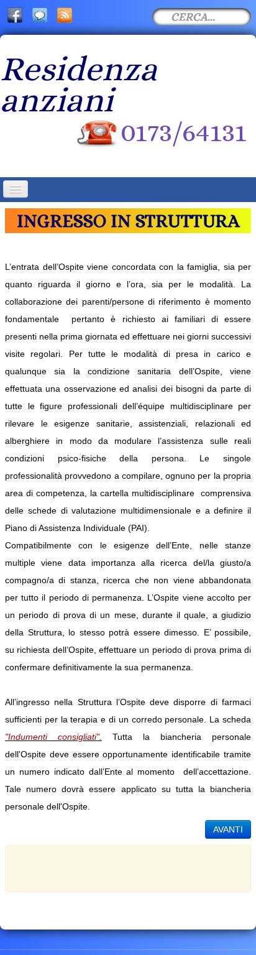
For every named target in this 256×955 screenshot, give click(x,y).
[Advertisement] (135, 866)
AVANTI (228, 829)
